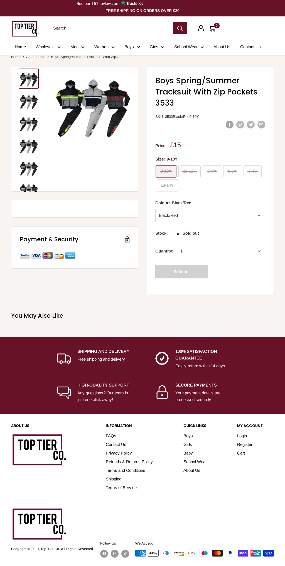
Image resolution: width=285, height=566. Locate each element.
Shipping (113, 479)
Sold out (181, 271)
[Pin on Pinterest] (240, 124)
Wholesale (45, 46)
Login (242, 435)
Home (20, 46)
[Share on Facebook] (230, 124)
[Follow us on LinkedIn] (125, 554)
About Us (221, 46)
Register (244, 444)
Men (74, 46)
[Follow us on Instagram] (115, 554)
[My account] (201, 28)
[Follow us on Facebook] (104, 554)
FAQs (111, 435)
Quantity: (164, 251)
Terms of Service (121, 487)
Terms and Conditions (125, 470)
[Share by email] (261, 124)
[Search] (180, 28)
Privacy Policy (119, 453)
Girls (154, 46)
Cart (241, 453)
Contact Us (250, 46)
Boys (129, 46)
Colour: (173, 202)
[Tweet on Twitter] (251, 124)
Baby (188, 453)
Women (101, 46)
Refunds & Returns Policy (129, 461)
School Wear (186, 46)
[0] (212, 28)
